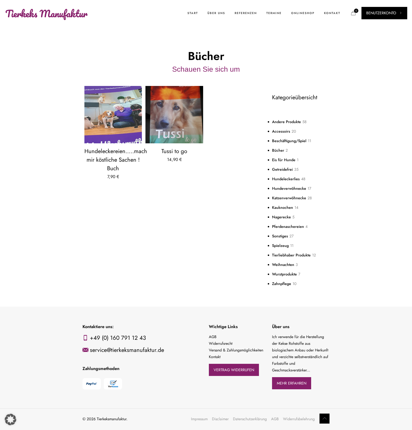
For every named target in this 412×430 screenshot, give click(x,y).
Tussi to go (174, 151)
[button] (10, 419)
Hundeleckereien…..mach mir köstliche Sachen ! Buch (115, 159)
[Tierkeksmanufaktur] (47, 13)
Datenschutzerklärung (250, 419)
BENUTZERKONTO (381, 13)
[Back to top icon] (324, 419)
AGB (275, 419)
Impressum (199, 419)
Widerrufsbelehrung (299, 419)
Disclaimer (220, 419)
